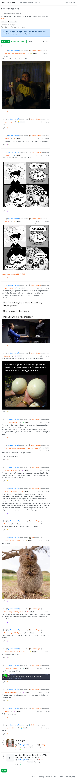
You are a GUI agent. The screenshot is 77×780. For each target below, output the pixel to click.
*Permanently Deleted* (9, 728)
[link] (31, 53)
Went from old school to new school (15, 53)
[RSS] (1, 46)
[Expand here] (10, 743)
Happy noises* (8, 122)
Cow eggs (7, 356)
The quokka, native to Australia (11, 540)
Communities (22, 3)
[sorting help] (47, 41)
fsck (2, 19)
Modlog (41, 777)
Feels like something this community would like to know (21, 448)
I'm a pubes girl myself (11, 668)
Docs (55, 777)
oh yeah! (6, 711)
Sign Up (72, 3)
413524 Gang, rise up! (11, 422)
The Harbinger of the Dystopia (13, 612)
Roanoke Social (8, 3)
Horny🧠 (6, 138)
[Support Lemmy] (38, 3)
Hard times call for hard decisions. (14, 652)
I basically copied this (10, 470)
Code (61, 777)
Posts (23, 41)
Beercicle (7, 524)
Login (66, 3)
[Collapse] (3, 50)
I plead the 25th (9, 288)
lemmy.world (19, 743)
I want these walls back (11, 692)
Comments (15, 41)
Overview (5, 41)
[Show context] (28, 53)
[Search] (61, 3)
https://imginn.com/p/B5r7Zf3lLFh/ (14, 274)
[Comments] (10, 758)
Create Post (32, 3)
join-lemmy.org (69, 777)
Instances (48, 777)
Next (4, 771)
